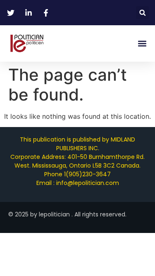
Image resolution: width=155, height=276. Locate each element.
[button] (142, 12)
